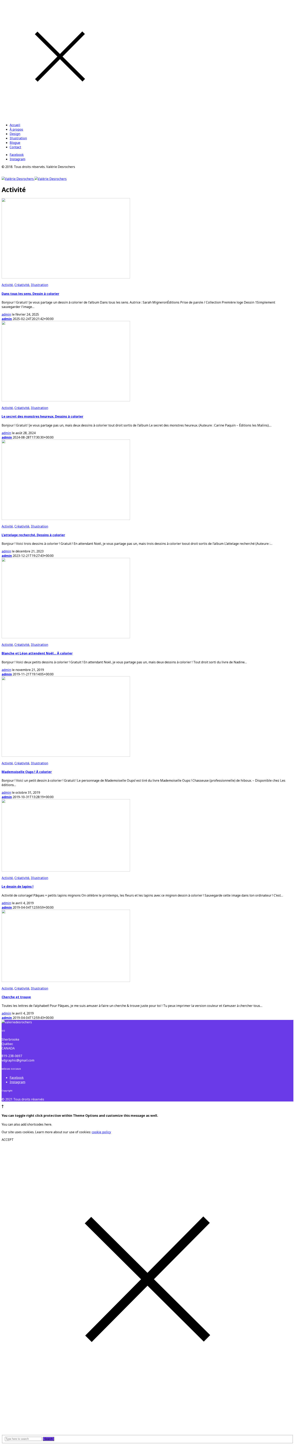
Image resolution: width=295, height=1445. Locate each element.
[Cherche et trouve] (66, 981)
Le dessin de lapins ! (18, 886)
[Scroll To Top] (3, 1107)
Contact (15, 147)
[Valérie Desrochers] (34, 179)
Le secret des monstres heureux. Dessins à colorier (42, 416)
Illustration (18, 138)
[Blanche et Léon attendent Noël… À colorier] (66, 637)
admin (6, 314)
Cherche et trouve (16, 997)
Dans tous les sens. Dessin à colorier (30, 293)
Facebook (17, 154)
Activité (7, 285)
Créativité (21, 285)
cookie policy (101, 1132)
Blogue (15, 142)
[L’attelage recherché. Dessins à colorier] (66, 518)
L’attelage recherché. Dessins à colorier (33, 535)
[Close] (60, 117)
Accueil (15, 125)
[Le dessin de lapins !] (66, 870)
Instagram (17, 159)
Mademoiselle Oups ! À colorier (27, 772)
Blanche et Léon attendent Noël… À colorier (37, 653)
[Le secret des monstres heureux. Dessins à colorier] (66, 400)
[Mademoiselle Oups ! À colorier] (66, 755)
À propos (16, 129)
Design (15, 134)
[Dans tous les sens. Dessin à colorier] (66, 277)
